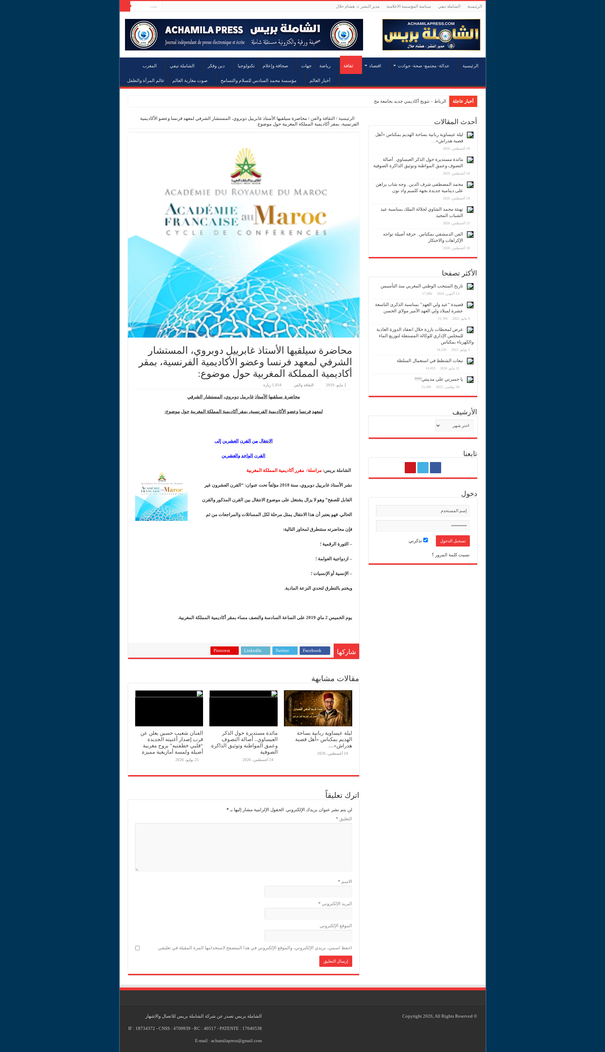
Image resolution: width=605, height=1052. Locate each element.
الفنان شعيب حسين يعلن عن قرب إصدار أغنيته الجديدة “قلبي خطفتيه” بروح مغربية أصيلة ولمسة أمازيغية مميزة (171, 742)
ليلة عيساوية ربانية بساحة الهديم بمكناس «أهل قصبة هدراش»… (323, 739)
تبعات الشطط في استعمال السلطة (430, 360)
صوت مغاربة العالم (190, 80)
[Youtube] (166, 6)
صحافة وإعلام (275, 65)
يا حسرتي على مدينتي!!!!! (439, 379)
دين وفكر (216, 65)
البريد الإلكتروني (335, 903)
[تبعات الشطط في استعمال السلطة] (470, 361)
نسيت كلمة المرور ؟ (451, 554)
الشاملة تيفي (449, 6)
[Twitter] (173, 6)
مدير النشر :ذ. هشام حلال (358, 6)
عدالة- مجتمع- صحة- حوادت (424, 65)
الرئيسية (474, 6)
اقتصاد (375, 65)
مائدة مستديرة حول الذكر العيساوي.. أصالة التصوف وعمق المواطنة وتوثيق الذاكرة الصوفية (244, 742)
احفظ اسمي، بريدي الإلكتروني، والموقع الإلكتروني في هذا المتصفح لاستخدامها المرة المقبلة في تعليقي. (254, 947)
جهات (306, 65)
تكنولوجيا (246, 65)
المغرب (149, 65)
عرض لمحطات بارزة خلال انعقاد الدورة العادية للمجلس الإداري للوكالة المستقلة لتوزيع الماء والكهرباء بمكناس (425, 336)
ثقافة (348, 65)
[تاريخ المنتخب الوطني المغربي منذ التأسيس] (470, 286)
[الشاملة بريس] (431, 33)
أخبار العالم (320, 80)
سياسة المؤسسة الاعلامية (409, 6)
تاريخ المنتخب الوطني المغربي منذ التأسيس (422, 286)
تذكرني (416, 540)
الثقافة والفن (323, 118)
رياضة (325, 65)
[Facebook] (180, 6)
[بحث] (125, 6)
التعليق (344, 818)
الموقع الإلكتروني (336, 925)
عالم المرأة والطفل (146, 80)
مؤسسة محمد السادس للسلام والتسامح (259, 80)
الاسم (345, 881)
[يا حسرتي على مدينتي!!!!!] (470, 379)
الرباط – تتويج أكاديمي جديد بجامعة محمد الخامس (399, 101)
